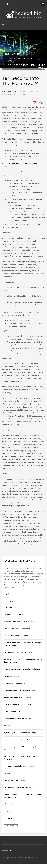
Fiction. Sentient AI (11, 676)
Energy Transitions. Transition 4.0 (17, 636)
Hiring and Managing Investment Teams (20, 690)
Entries (13, 601)
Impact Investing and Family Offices (18, 740)
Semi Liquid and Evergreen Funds (17, 697)
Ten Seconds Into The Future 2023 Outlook (22, 163)
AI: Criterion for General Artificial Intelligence (22, 669)
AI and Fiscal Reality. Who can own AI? (19, 621)
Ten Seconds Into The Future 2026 (17, 718)
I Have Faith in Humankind (14, 683)
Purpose (7, 725)
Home (7, 54)
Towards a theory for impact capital (18, 704)
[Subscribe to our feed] (11, 850)
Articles (15, 54)
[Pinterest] (11, 4)
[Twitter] (7, 4)
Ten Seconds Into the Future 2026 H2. (18, 652)
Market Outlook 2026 (12, 711)
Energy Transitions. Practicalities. (17, 628)
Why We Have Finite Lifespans (15, 780)
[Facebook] (4, 4)
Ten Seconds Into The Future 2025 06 (18, 787)
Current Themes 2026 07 (13, 614)
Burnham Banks (11, 92)
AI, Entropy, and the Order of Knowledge (20, 733)
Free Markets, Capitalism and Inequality (20, 766)
